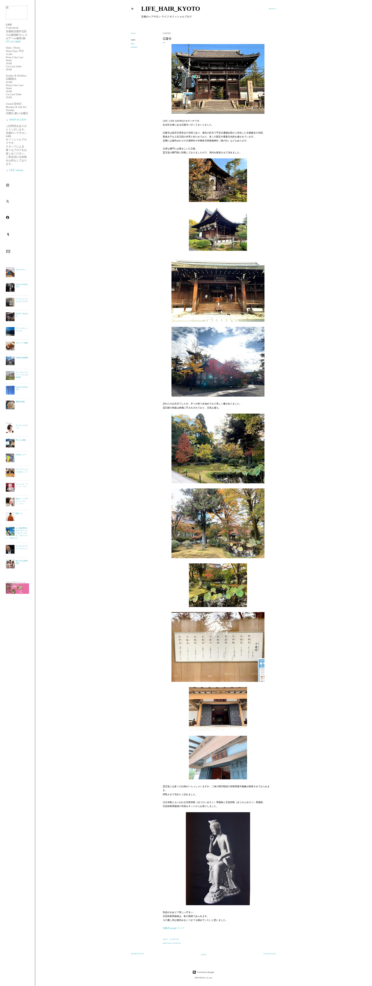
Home (203, 954)
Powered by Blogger (205, 972)
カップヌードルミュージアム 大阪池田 (22, 374)
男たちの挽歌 (21, 440)
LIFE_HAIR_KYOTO (170, 8)
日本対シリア (21, 455)
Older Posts (269, 954)
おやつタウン (21, 270)
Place (132, 44)
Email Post (174, 939)
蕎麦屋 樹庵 (20, 402)
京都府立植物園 (22, 358)
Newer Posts (137, 954)
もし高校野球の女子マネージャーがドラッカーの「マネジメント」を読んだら (17, 533)
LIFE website (16, 170)
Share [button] (133, 33)
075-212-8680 (13, 41)
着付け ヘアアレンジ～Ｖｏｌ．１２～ (22, 501)
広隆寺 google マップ (173, 928)
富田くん (19, 513)
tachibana (134, 47)
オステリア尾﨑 (22, 343)
